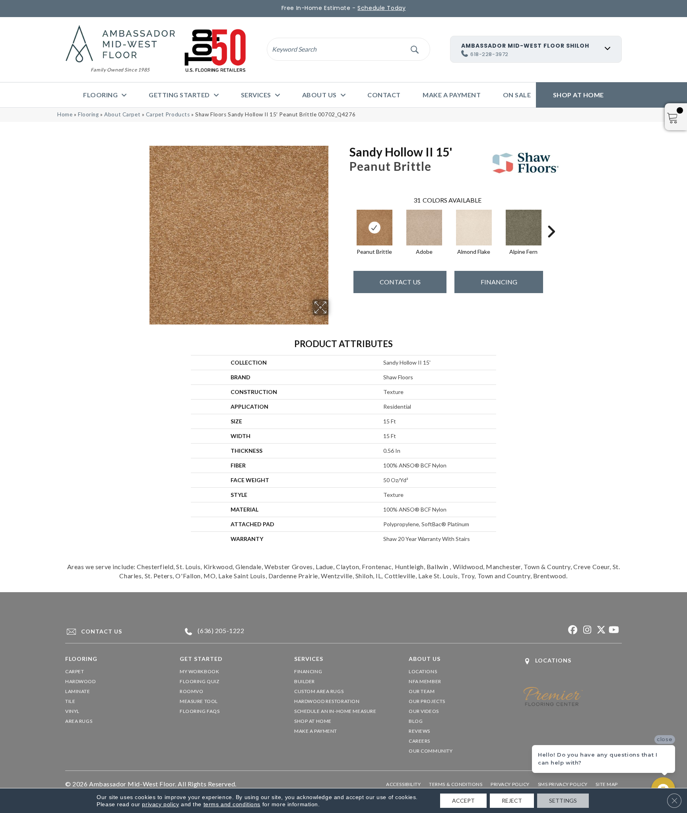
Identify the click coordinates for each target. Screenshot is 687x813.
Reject (512, 800)
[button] (414, 49)
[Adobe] (424, 227)
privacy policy (160, 804)
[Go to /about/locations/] (572, 661)
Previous (345, 220)
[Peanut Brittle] (374, 227)
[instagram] (586, 630)
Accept (463, 800)
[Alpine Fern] (523, 227)
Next (551, 220)
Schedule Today (381, 8)
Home (64, 114)
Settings (563, 800)
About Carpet (122, 114)
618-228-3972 (489, 54)
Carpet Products (168, 114)
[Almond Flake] (474, 227)
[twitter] (599, 630)
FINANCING (499, 282)
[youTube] (613, 630)
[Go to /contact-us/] (115, 631)
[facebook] (572, 630)
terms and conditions (232, 804)
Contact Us (400, 282)
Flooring (88, 114)
